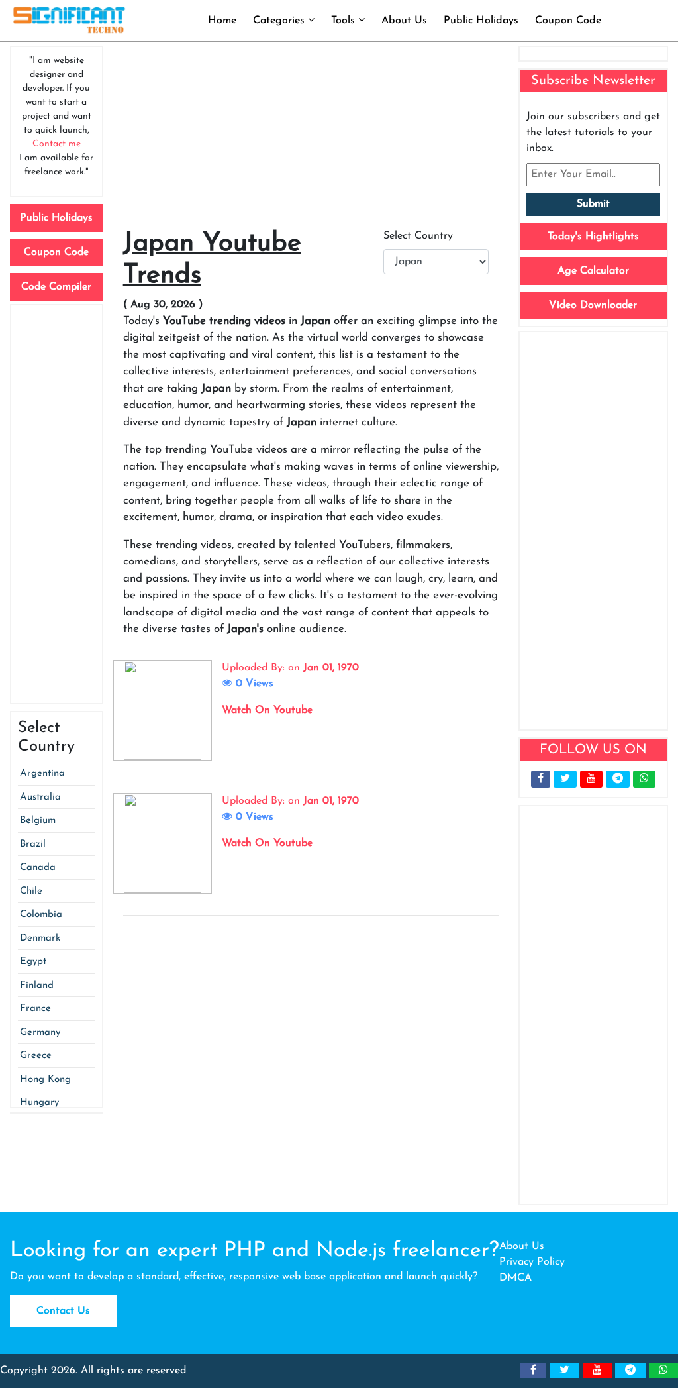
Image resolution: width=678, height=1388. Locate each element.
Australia (40, 797)
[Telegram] (618, 779)
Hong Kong (45, 1080)
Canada (38, 868)
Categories (280, 20)
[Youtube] (591, 779)
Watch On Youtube (267, 710)
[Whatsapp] (644, 779)
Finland (37, 985)
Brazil (33, 844)
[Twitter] (565, 779)
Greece (36, 1056)
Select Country (418, 236)
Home (222, 20)
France (35, 1009)
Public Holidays (481, 20)
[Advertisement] (56, 504)
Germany (40, 1033)
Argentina (42, 773)
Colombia (41, 915)
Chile (31, 891)
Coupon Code (568, 20)
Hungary (39, 1103)
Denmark (40, 938)
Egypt (33, 962)
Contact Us (63, 1311)
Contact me (56, 144)
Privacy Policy (532, 1262)
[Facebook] (540, 779)
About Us (404, 20)
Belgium (38, 821)
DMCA (515, 1278)
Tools (344, 20)
